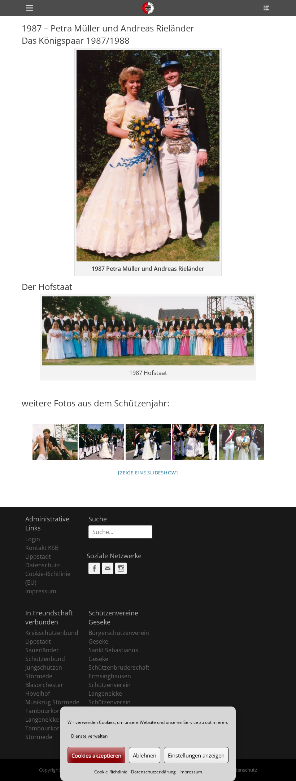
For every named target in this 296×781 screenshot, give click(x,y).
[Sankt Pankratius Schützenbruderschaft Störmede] (148, 8)
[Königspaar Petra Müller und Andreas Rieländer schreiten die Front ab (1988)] (101, 442)
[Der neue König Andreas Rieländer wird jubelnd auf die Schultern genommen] (55, 442)
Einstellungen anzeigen (196, 755)
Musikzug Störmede (52, 702)
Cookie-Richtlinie (110, 772)
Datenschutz (42, 565)
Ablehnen (144, 755)
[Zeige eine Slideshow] (148, 472)
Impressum (190, 772)
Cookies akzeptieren (96, 755)
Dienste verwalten (89, 736)
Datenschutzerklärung (153, 772)
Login (32, 539)
